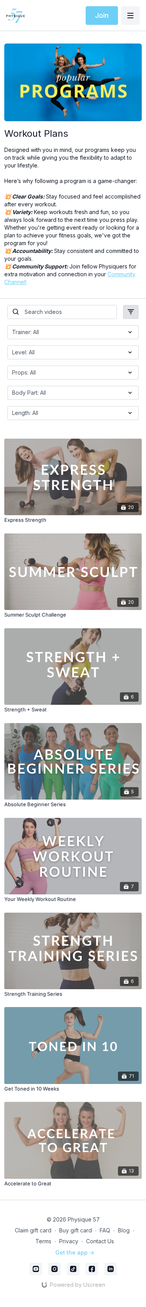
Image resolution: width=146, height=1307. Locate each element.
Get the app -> (74, 1252)
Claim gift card (33, 1230)
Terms (43, 1241)
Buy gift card (75, 1230)
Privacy (68, 1241)
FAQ (105, 1230)
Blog (124, 1230)
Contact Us (100, 1241)
